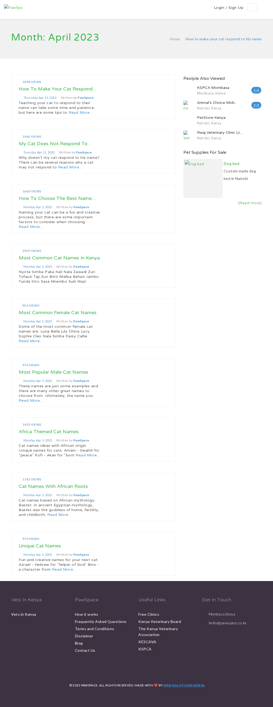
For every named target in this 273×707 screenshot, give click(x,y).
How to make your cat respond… (58, 89)
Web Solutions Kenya (184, 685)
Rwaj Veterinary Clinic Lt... (219, 132)
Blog (79, 643)
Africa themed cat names (49, 432)
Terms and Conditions (94, 628)
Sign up (236, 7)
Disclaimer (84, 636)
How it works (86, 614)
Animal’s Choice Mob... (217, 102)
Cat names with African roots (53, 486)
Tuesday (39, 152)
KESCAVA (147, 641)
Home (175, 39)
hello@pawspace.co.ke (228, 623)
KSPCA (145, 649)
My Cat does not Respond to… (55, 144)
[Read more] (250, 203)
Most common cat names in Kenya (59, 258)
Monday (37, 207)
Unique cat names (40, 546)
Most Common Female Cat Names (58, 312)
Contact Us (85, 650)
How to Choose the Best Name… (57, 198)
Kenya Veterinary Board (159, 621)
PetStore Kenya (211, 117)
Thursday (39, 97)
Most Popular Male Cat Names (53, 372)
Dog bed (232, 163)
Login (219, 7)
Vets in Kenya (23, 614)
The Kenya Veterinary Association (158, 631)
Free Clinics (148, 614)
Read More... (81, 112)
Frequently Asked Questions (101, 621)
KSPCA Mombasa (213, 87)
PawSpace (86, 98)
